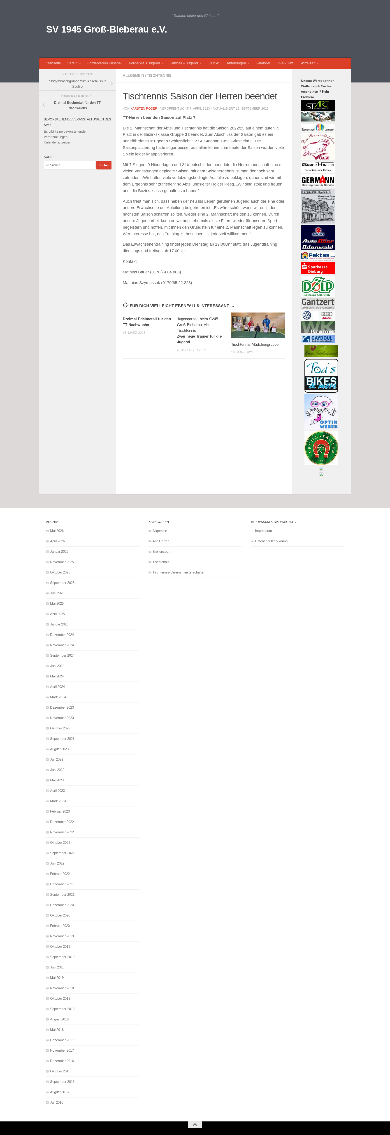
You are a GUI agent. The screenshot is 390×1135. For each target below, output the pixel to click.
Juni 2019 (57, 967)
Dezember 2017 (62, 1040)
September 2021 (62, 894)
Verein (72, 63)
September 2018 (62, 1009)
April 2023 (57, 790)
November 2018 (62, 988)
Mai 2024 (57, 676)
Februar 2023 (60, 811)
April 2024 (57, 687)
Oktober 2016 (60, 1071)
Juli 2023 (56, 759)
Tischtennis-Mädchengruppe (255, 344)
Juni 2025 (57, 593)
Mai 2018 (57, 1030)
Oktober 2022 (60, 842)
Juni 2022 (57, 863)
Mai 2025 (57, 603)
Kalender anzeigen (57, 142)
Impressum (263, 531)
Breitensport (161, 551)
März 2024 (58, 697)
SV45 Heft (285, 63)
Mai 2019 (57, 978)
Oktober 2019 (60, 946)
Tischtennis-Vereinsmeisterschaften (179, 572)
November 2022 (62, 832)
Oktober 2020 (60, 915)
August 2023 (59, 749)
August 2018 (59, 1019)
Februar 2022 (60, 874)
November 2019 (62, 936)
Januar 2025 (59, 624)
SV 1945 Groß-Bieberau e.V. (106, 29)
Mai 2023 (57, 780)
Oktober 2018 (60, 998)
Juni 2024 (57, 666)
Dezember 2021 (62, 884)
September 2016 (62, 1081)
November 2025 (62, 562)
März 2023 (58, 801)
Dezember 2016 (62, 1061)
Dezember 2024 (62, 635)
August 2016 (59, 1092)
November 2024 (62, 645)
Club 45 (214, 63)
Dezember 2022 (62, 822)
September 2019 (62, 957)
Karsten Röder (143, 108)
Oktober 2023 (60, 728)
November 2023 (62, 718)
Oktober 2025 (60, 572)
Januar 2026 (59, 551)
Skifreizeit (307, 63)
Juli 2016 (56, 1102)
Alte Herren (161, 541)
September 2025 (62, 583)
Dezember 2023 (62, 707)
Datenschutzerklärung (271, 541)
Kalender (263, 63)
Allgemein (133, 76)
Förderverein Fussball (105, 63)
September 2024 (62, 655)
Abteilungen (236, 63)
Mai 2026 (57, 531)
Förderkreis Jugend (144, 63)
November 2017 (62, 1050)
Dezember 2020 (62, 905)
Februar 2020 (60, 926)
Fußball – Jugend (184, 63)
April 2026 (57, 541)
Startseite (53, 63)
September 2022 (62, 853)
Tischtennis (159, 76)
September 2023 (62, 738)
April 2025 (57, 614)
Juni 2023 (57, 770)
